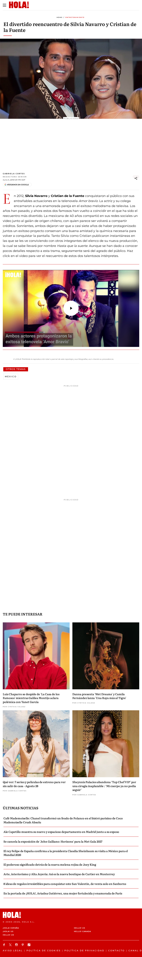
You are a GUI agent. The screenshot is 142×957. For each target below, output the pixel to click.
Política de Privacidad (84, 950)
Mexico (11, 376)
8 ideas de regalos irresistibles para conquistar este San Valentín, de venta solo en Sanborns (64, 884)
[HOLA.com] (71, 915)
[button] (71, 308)
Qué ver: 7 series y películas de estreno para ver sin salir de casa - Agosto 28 (34, 784)
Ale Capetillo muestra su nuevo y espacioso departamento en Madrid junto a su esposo (61, 832)
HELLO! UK (8, 935)
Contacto (116, 950)
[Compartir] (135, 178)
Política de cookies (43, 950)
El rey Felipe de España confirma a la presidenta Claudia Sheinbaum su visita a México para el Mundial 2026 (65, 853)
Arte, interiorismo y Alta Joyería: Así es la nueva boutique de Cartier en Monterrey (59, 874)
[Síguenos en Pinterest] (23, 944)
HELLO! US (79, 928)
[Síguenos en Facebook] (4, 944)
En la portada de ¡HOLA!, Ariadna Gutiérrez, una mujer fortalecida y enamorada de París (62, 893)
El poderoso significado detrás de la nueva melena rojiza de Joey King (49, 864)
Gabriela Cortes (14, 174)
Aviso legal (13, 950)
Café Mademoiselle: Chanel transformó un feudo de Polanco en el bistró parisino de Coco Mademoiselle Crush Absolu (63, 820)
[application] (71, 308)
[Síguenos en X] (10, 944)
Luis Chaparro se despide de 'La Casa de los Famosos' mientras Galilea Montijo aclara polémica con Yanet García (31, 698)
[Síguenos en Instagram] (17, 944)
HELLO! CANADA (82, 931)
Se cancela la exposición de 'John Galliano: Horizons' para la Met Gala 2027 (52, 841)
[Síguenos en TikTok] (29, 944)
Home (60, 17)
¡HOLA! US (8, 931)
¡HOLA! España (11, 928)
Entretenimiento (75, 17)
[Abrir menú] (4, 5)
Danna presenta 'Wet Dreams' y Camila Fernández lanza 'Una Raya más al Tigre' (99, 696)
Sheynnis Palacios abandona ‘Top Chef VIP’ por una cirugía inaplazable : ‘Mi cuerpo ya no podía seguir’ (104, 786)
